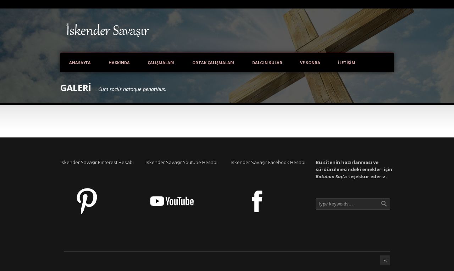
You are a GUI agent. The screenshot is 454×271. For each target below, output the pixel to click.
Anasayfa (80, 62)
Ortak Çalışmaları (213, 62)
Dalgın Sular (267, 62)
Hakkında (119, 62)
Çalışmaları (161, 62)
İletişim (346, 62)
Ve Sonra (310, 62)
